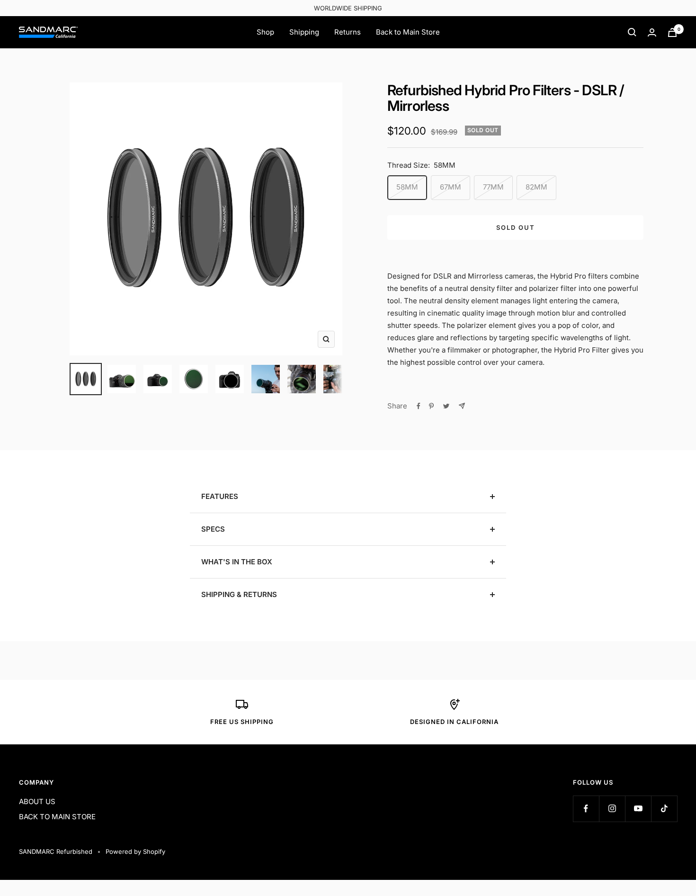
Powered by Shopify (135, 851)
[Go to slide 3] (158, 379)
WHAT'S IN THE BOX (236, 561)
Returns (347, 31)
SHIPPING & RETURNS (239, 594)
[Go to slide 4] (194, 379)
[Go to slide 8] (337, 379)
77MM (493, 186)
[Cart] (672, 32)
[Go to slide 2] (122, 379)
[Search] (632, 32)
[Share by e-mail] (462, 406)
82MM (536, 186)
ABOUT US (37, 801)
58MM (407, 186)
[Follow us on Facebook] (586, 809)
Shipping (304, 31)
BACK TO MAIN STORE (57, 816)
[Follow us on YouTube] (638, 809)
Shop (265, 31)
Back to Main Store (408, 31)
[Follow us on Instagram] (612, 809)
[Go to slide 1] (86, 379)
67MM (450, 186)
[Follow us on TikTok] (664, 809)
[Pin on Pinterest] (431, 406)
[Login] (652, 32)
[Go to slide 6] (266, 379)
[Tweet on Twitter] (446, 406)
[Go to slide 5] (230, 379)
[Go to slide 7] (302, 379)
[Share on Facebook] (418, 406)
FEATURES (219, 496)
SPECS (213, 529)
